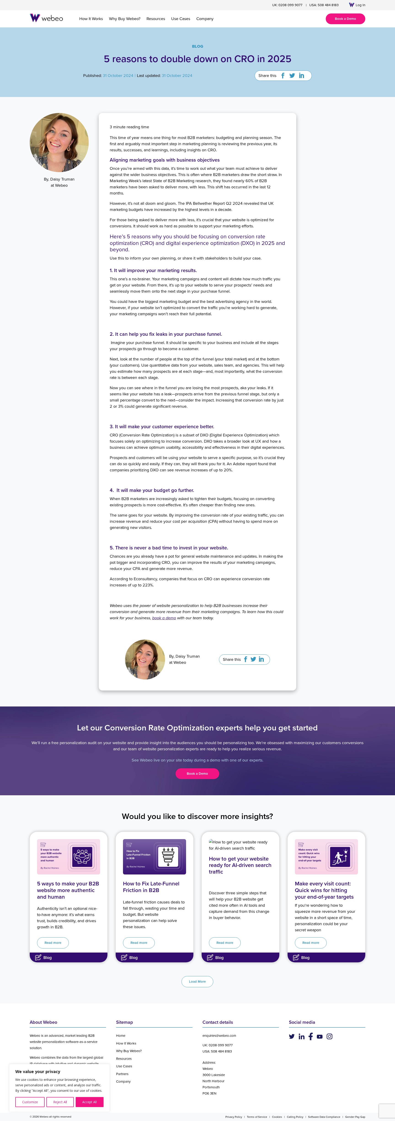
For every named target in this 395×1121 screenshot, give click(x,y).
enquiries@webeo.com (219, 1035)
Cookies (277, 1117)
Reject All (60, 1102)
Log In (360, 5)
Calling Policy (295, 1117)
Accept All (89, 1102)
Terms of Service (257, 1117)
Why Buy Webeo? (124, 19)
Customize (30, 1102)
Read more (53, 942)
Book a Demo (345, 18)
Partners (122, 1073)
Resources (156, 19)
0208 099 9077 (290, 5)
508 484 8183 (328, 5)
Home (120, 1035)
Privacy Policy (233, 1117)
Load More (197, 981)
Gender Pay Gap (355, 1117)
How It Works (91, 19)
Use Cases (180, 19)
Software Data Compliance (324, 1117)
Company (205, 19)
